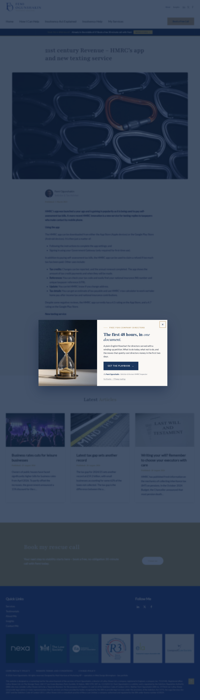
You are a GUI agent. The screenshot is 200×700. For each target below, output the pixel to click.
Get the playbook (119, 366)
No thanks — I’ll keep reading (114, 379)
